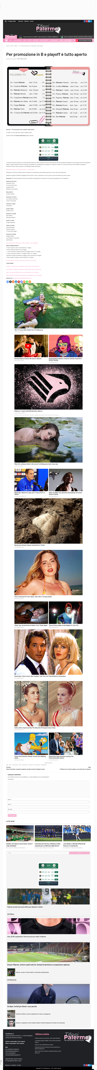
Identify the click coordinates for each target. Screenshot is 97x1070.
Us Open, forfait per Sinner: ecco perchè (22, 1006)
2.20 (49, 151)
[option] (48, 899)
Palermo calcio (25, 764)
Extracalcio (54, 40)
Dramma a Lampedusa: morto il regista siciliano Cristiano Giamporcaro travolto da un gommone (40, 1023)
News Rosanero (17, 40)
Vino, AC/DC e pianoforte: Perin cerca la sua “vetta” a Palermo (26, 907)
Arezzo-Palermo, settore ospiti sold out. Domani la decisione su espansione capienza (38, 965)
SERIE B (25, 40)
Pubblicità (26, 21)
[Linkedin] (16, 281)
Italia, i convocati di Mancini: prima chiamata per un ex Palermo (22, 272)
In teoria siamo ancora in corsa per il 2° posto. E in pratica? (21, 260)
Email (9, 804)
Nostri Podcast (44, 40)
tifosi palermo (37, 764)
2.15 (49, 147)
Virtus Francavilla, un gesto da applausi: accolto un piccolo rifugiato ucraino (25, 768)
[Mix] (24, 281)
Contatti (32, 21)
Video (61, 40)
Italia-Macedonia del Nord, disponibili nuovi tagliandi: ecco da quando (24, 275)
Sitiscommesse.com (48, 882)
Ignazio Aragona (18, 1059)
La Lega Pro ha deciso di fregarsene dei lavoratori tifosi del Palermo (23, 269)
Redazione (20, 21)
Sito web (10, 809)
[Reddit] (13, 281)
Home (10, 40)
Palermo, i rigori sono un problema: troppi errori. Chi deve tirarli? (23, 266)
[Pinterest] (18, 281)
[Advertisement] (48, 10)
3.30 (43, 151)
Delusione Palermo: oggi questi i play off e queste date (20, 169)
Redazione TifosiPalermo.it (12, 58)
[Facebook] (7, 281)
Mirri (20, 764)
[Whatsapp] (27, 281)
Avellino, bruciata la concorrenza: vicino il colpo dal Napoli (69, 36)
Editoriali (35, 40)
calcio (10, 764)
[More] (30, 281)
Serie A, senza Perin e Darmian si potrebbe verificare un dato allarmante (35, 36)
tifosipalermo (43, 764)
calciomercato (15, 764)
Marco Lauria (18, 1060)
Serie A (30, 40)
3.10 (46, 147)
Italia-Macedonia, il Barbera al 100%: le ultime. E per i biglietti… (22, 243)
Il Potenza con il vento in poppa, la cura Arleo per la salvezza (75, 768)
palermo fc (31, 764)
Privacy (1, 1063)
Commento (11, 779)
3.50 (43, 147)
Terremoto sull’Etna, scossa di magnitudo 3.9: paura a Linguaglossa (33, 1014)
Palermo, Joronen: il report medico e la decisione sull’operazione (32, 972)
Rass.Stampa (67, 40)
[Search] (74, 40)
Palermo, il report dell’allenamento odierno (44, 1044)
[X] (10, 281)
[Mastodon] (21, 281)
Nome (10, 799)
